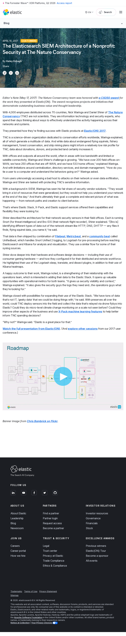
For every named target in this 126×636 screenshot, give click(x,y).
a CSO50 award (109, 97)
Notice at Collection (20, 622)
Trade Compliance (53, 560)
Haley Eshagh (14, 61)
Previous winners (96, 545)
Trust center (50, 550)
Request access (52, 523)
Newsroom (17, 528)
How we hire (17, 555)
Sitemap (14, 595)
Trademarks (16, 591)
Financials (92, 523)
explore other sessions (83, 328)
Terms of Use (30, 591)
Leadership (16, 518)
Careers (15, 545)
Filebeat (60, 236)
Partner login (50, 518)
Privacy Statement (48, 591)
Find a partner (51, 513)
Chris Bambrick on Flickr (42, 421)
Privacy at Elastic (53, 555)
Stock (89, 528)
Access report (64, 3)
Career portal (18, 550)
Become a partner (53, 528)
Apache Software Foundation (28, 617)
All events (91, 560)
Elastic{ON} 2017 (95, 130)
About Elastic (18, 513)
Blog (13, 523)
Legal (46, 545)
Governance (93, 518)
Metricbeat (74, 236)
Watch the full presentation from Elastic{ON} (31, 328)
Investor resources (97, 513)
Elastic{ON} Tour (96, 550)
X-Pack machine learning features (80, 311)
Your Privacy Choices (41, 622)
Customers (29, 40)
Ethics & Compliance (55, 565)
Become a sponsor (97, 555)
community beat (99, 236)
